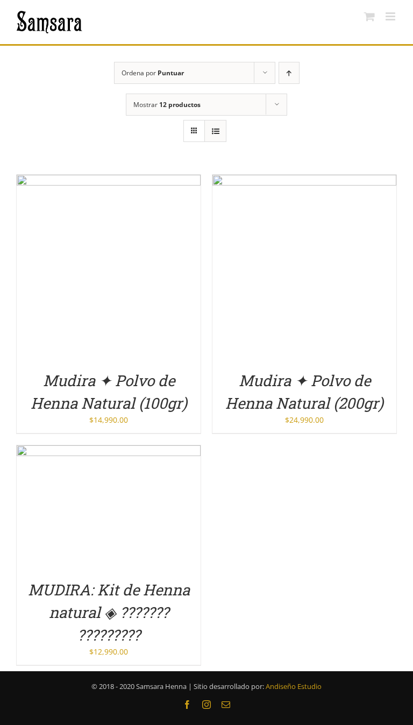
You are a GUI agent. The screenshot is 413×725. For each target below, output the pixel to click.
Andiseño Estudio (294, 686)
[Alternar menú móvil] (391, 16)
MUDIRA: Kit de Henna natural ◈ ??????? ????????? (109, 612)
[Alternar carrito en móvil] (369, 16)
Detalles (109, 268)
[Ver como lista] (215, 130)
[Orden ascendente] (289, 73)
